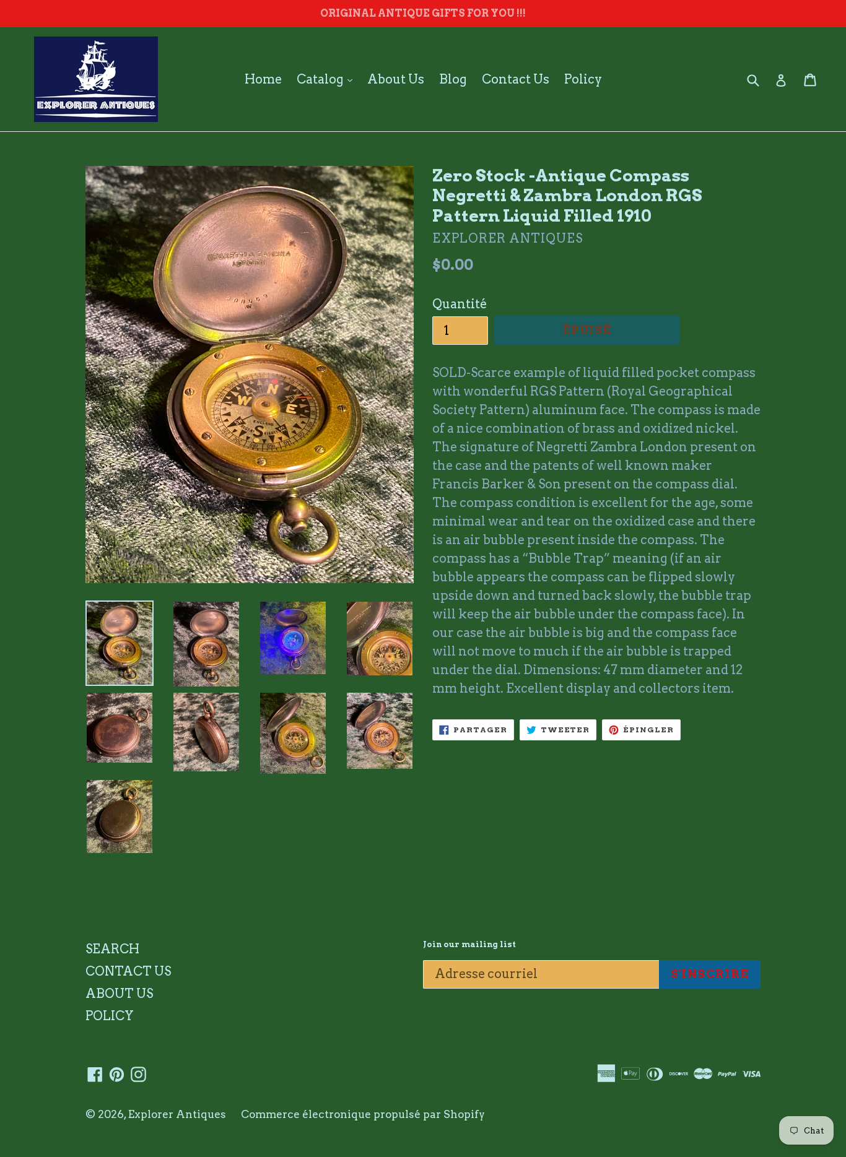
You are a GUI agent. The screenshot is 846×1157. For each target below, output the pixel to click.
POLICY (109, 1015)
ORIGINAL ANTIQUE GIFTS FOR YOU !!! (423, 13)
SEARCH (112, 949)
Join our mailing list (469, 944)
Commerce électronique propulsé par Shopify (363, 1114)
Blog (453, 79)
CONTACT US (128, 971)
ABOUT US (119, 993)
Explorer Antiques (177, 1114)
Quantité (459, 304)
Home (263, 79)
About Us (395, 79)
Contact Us (515, 79)
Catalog (328, 79)
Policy (583, 79)
